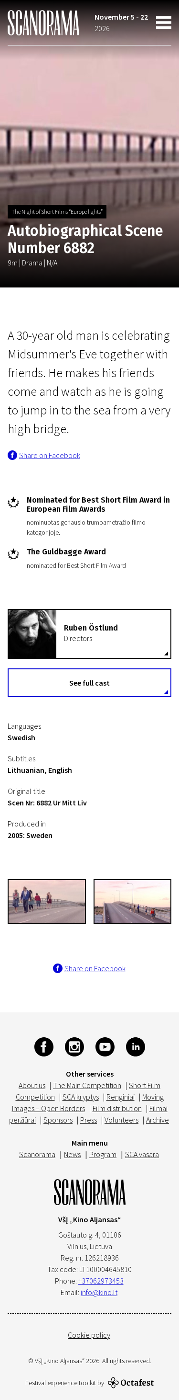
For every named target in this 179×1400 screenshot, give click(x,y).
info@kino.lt (99, 1292)
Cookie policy (89, 1335)
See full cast (89, 683)
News (72, 1154)
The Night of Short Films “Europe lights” (57, 211)
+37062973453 (101, 1280)
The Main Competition (87, 1085)
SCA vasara (142, 1154)
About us (32, 1085)
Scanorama (37, 1154)
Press (88, 1120)
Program (102, 1154)
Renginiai (120, 1097)
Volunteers (121, 1120)
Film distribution (117, 1108)
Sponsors (58, 1120)
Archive (157, 1120)
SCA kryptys (81, 1097)
